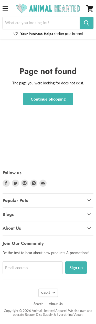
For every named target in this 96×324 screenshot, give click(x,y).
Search (38, 304)
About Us (56, 304)
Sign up (76, 267)
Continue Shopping (48, 98)
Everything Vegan (69, 314)
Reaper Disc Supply (39, 314)
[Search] (86, 23)
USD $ (45, 292)
